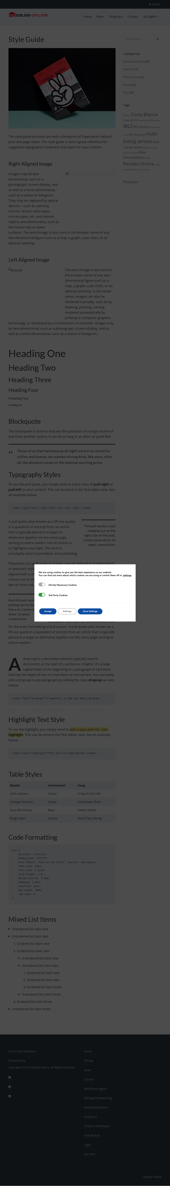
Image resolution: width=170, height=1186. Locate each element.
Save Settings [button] (90, 611)
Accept (47, 611)
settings (127, 575)
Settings (67, 611)
